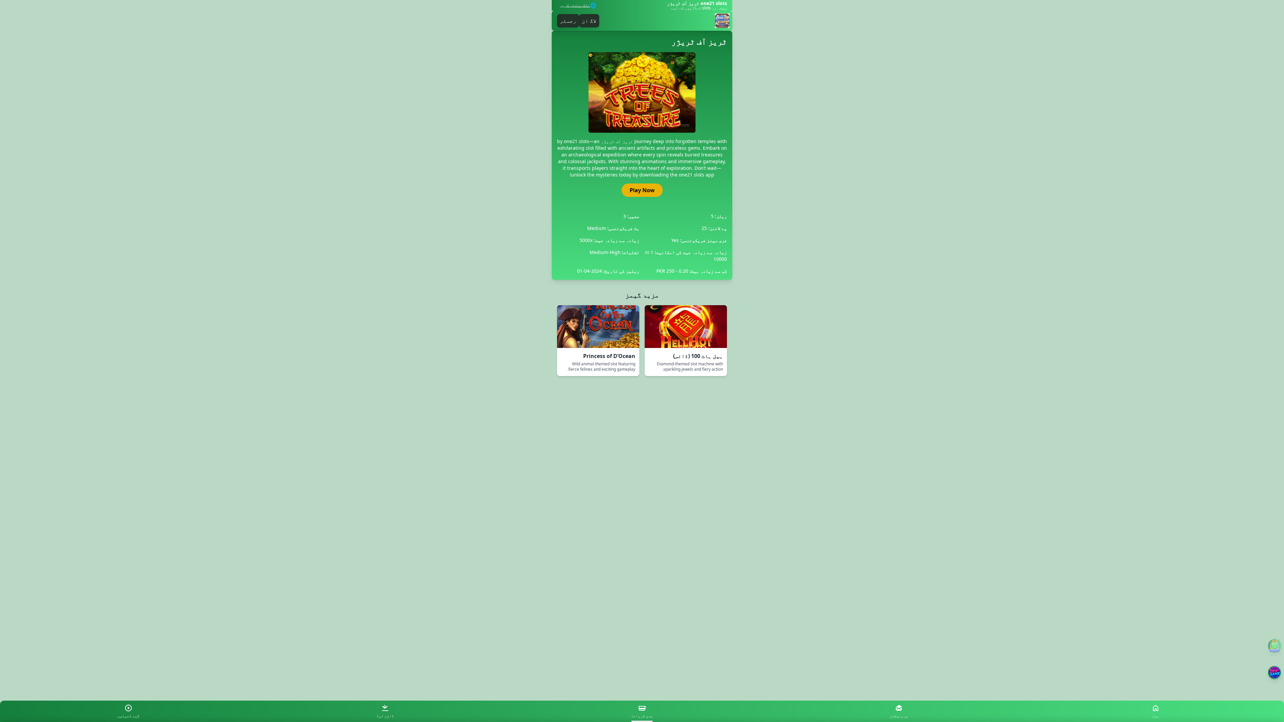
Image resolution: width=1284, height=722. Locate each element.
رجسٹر (568, 20)
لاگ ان (589, 20)
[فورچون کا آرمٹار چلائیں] (1274, 672)
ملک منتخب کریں (575, 5)
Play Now (642, 190)
